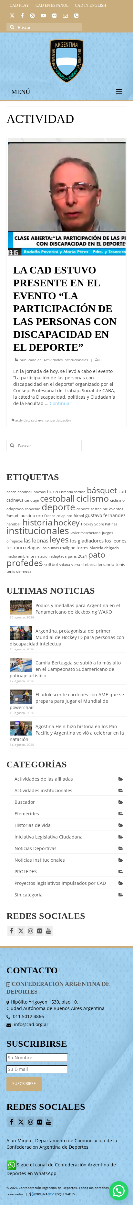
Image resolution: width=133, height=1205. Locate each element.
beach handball (19, 492)
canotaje (32, 500)
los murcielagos (23, 547)
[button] (118, 1190)
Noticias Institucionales (40, 860)
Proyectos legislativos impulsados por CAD (60, 883)
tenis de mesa (19, 571)
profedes (24, 563)
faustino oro (31, 515)
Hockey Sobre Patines (99, 524)
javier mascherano (85, 533)
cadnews (14, 500)
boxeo (53, 491)
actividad (22, 420)
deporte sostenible (92, 509)
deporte (58, 507)
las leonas (36, 540)
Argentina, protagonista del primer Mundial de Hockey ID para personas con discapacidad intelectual (67, 637)
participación (60, 420)
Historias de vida (33, 825)
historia (37, 522)
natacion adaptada (50, 556)
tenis (120, 564)
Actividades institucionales (66, 359)
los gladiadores (87, 540)
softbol (51, 564)
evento (43, 420)
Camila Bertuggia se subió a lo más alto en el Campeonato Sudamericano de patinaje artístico (65, 669)
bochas (40, 492)
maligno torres (74, 548)
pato (96, 554)
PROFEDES (26, 871)
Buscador (25, 802)
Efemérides (27, 814)
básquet (102, 490)
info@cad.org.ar (30, 1024)
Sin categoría (29, 895)
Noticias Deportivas (35, 848)
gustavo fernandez (105, 515)
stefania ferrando (97, 564)
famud (12, 515)
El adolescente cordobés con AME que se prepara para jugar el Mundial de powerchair (67, 700)
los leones (116, 541)
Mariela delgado (104, 548)
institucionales (37, 530)
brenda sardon (73, 492)
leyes (59, 539)
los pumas (50, 548)
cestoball (57, 498)
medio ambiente (20, 556)
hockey (67, 522)
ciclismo (92, 498)
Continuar (60, 403)
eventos (116, 509)
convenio (32, 509)
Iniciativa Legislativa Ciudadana (49, 837)
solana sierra (69, 564)
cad (33, 420)
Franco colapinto (58, 516)
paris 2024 (77, 556)
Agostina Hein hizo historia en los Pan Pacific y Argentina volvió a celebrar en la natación (67, 732)
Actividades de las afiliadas (44, 779)
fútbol (79, 515)
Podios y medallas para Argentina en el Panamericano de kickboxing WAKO (78, 608)
